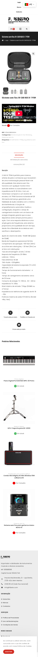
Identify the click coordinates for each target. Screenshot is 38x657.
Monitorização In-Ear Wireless (21, 135)
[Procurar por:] (27, 29)
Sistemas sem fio (8, 137)
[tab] (19, 155)
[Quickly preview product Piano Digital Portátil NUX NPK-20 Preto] (35, 348)
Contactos (19, 12)
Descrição (19, 155)
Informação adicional (19, 160)
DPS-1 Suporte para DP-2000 (19, 428)
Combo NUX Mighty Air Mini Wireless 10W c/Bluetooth (19, 477)
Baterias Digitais (19, 426)
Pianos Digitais (19, 379)
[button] (35, 354)
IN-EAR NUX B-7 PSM (16, 140)
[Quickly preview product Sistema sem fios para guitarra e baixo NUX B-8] (35, 493)
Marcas (19, 7)
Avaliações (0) (19, 164)
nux (25, 140)
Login (19, 2)
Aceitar (8, 652)
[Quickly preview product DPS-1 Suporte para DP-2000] (35, 396)
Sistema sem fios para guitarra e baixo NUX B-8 (19, 526)
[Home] (2, 40)
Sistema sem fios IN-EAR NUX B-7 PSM (23, 40)
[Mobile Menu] (20, 29)
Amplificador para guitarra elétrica (19, 474)
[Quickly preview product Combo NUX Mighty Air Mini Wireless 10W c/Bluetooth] (35, 443)
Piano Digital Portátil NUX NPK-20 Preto (19, 381)
